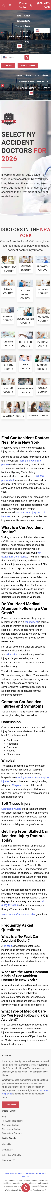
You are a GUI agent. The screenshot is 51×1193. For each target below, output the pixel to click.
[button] (3, 5)
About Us (6, 1144)
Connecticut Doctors (11, 1133)
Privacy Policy (10, 1173)
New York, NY (8, 1160)
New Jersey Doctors (11, 1129)
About (27, 15)
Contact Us (7, 1149)
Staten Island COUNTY (25, 294)
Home (18, 15)
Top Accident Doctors (19, 36)
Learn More (10, 1105)
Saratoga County (13, 416)
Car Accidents (23, 20)
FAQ (27, 41)
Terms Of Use (22, 1173)
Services (23, 31)
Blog (4, 1116)
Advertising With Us (11, 1155)
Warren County (38, 415)
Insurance (33, 1173)
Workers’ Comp (23, 26)
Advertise (25, 1176)
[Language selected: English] (42, 30)
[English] (42, 30)
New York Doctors (10, 1125)
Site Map (41, 1173)
